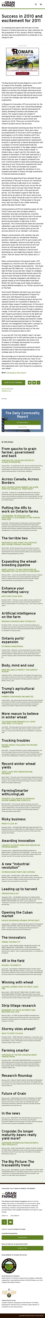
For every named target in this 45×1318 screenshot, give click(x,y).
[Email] (30, 383)
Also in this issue (7, 389)
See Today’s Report (22, 422)
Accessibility (14, 1216)
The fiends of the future (15, 373)
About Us (5, 1216)
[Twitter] (38, 383)
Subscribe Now (22, 427)
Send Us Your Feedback (13, 383)
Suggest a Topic (22, 1248)
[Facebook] (34, 383)
